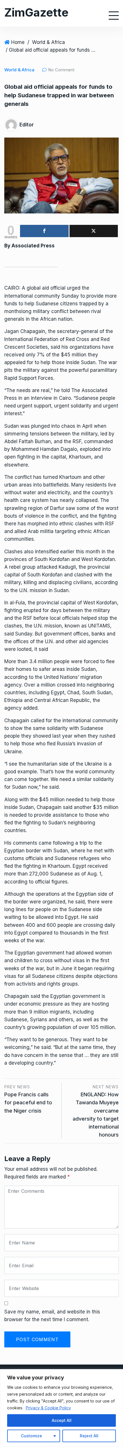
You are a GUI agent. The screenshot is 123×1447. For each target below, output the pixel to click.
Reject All (89, 1435)
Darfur (57, 508)
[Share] (44, 231)
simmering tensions (26, 434)
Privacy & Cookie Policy (48, 1407)
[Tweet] (94, 231)
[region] (61, 1408)
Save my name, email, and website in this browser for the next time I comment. (52, 1315)
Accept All (62, 1420)
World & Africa (48, 42)
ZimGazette (36, 12)
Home (18, 42)
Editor (26, 125)
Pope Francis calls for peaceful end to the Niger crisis (28, 1102)
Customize (31, 1435)
